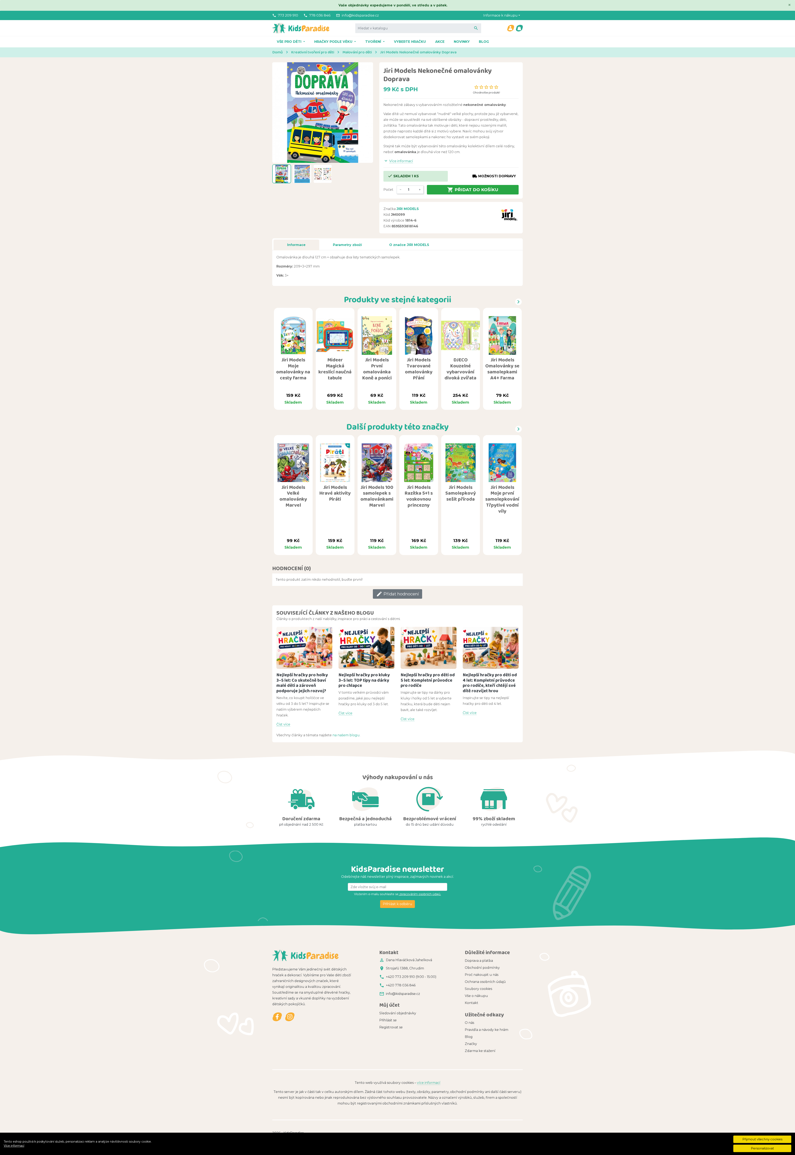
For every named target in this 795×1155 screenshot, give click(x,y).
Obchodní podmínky (482, 968)
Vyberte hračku (410, 42)
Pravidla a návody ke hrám (486, 1030)
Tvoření (373, 42)
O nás (469, 1023)
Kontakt (471, 1003)
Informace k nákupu (500, 15)
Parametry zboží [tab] (347, 245)
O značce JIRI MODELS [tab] (409, 245)
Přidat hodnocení (397, 594)
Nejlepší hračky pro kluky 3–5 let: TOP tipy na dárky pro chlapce (364, 680)
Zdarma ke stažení (480, 1051)
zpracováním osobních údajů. (420, 894)
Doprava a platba (479, 961)
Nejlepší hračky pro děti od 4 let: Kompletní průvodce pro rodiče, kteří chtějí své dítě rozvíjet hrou (490, 683)
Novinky (462, 42)
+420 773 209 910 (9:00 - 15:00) (411, 977)
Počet (388, 190)
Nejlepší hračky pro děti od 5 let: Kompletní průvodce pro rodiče (428, 680)
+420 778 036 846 (401, 985)
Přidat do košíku (472, 190)
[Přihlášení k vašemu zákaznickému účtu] (510, 28)
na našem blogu (346, 735)
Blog (484, 42)
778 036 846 (320, 15)
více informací (428, 1083)
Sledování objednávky (397, 1013)
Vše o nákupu (476, 996)
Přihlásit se (388, 1020)
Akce (439, 42)
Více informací (14, 1146)
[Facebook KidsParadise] (277, 1016)
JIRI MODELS (407, 209)
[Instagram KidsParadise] (289, 1016)
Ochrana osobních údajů (485, 982)
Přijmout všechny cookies (762, 1139)
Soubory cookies (478, 989)
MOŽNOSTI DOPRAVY (494, 176)
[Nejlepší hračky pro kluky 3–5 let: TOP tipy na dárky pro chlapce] (366, 648)
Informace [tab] (296, 245)
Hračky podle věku (333, 42)
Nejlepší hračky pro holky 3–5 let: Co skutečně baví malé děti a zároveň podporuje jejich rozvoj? (302, 683)
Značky (471, 1044)
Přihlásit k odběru (397, 904)
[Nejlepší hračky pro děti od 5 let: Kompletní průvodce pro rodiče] (429, 648)
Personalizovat (762, 1148)
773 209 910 (288, 15)
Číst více (283, 724)
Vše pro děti (289, 42)
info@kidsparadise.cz (360, 15)
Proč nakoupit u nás (481, 975)
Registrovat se (391, 1027)
